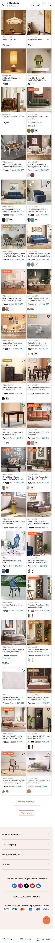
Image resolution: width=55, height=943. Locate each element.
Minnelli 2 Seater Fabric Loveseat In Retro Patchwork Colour (12, 479)
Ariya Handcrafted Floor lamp (13, 117)
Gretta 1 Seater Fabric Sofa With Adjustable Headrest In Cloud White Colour (38, 167)
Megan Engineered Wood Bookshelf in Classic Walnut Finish (37, 563)
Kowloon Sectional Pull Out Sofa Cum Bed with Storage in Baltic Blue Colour (39, 256)
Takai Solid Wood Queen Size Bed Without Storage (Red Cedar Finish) (12, 738)
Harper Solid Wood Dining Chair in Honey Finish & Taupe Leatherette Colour (13, 783)
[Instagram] (20, 887)
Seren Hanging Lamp (10, 39)
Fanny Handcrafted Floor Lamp (39, 39)
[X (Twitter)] (26, 887)
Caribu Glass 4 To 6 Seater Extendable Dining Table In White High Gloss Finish (37, 345)
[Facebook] (14, 887)
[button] (3, 4)
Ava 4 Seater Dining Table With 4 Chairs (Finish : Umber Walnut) (39, 390)
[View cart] (50, 5)
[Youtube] (32, 887)
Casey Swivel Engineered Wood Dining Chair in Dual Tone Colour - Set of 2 (13, 256)
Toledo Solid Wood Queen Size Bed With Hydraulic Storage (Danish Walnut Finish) (13, 652)
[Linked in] (38, 887)
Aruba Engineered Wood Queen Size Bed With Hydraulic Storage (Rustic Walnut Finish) (38, 524)
